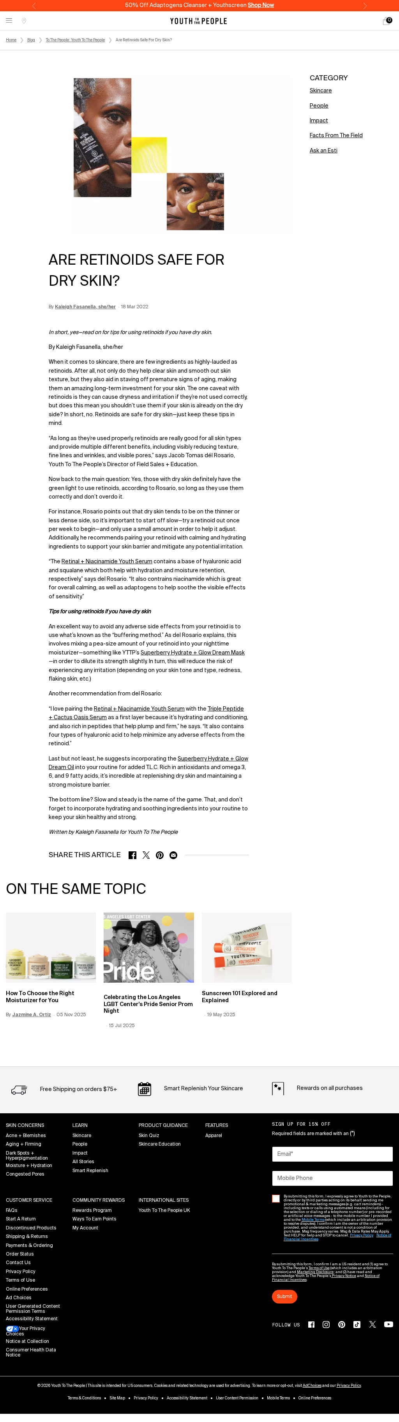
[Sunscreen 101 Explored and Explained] (247, 948)
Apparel (213, 1136)
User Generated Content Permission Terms (33, 1309)
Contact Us (18, 1263)
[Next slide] (365, 6)
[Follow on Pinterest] (341, 1324)
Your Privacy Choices (25, 1331)
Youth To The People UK (164, 1210)
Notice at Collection (27, 1341)
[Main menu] (9, 20)
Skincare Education (160, 1144)
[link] (386, 21)
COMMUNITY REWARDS (98, 1200)
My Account (85, 1228)
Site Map (117, 1398)
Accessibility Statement (32, 1319)
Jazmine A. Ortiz (31, 1015)
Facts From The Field (336, 135)
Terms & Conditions (84, 1398)
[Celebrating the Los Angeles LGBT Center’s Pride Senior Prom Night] (149, 948)
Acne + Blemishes (26, 1136)
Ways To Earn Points (94, 1219)
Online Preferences (27, 1289)
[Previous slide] (34, 6)
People (319, 106)
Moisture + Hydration (29, 1166)
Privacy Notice (343, 1276)
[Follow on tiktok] (356, 1324)
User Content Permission (237, 1398)
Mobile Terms (278, 1398)
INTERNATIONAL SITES (164, 1200)
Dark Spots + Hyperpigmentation (27, 1156)
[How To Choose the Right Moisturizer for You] (51, 948)
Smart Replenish (90, 1171)
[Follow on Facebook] (311, 1324)
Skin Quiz (149, 1136)
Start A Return (21, 1219)
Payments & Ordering (29, 1245)
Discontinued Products (31, 1228)
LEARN (80, 1125)
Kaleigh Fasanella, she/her (85, 307)
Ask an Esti (323, 151)
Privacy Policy (20, 1272)
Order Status (20, 1254)
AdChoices (312, 1386)
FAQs (12, 1210)
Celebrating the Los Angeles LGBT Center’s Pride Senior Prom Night (148, 1004)
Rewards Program (92, 1210)
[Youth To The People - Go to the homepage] (198, 21)
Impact (319, 121)
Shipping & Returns (27, 1237)
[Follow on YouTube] (388, 1324)
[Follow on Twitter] (372, 1324)
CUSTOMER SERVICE (29, 1200)
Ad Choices (19, 1298)
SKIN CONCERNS (25, 1125)
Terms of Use (20, 1280)
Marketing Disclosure (315, 1272)
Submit (284, 1297)
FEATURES (216, 1125)
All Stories (83, 1162)
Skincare (321, 91)
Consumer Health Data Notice (31, 1353)
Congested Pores (25, 1174)
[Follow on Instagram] (326, 1324)
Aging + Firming (23, 1144)
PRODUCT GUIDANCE (163, 1125)
